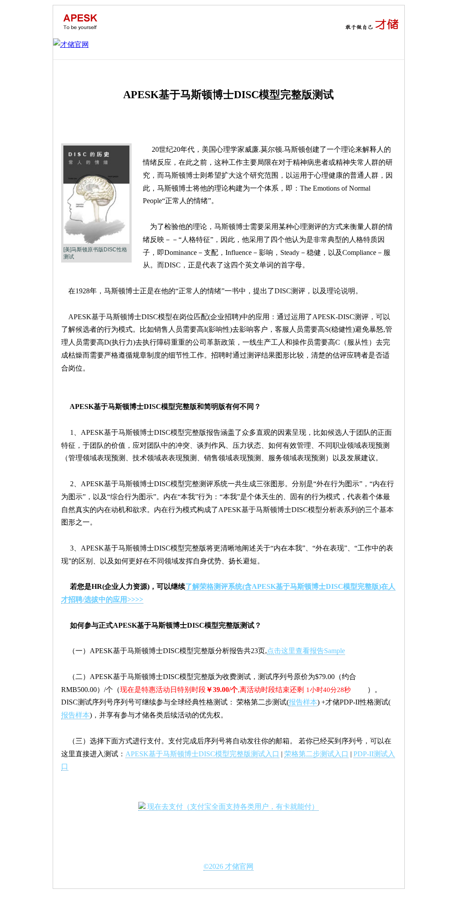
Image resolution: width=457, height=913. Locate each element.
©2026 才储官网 (228, 866)
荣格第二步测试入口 (316, 754)
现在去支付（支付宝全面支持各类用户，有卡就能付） (232, 806)
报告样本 (303, 702)
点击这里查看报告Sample (306, 651)
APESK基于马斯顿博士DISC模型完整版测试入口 (202, 754)
